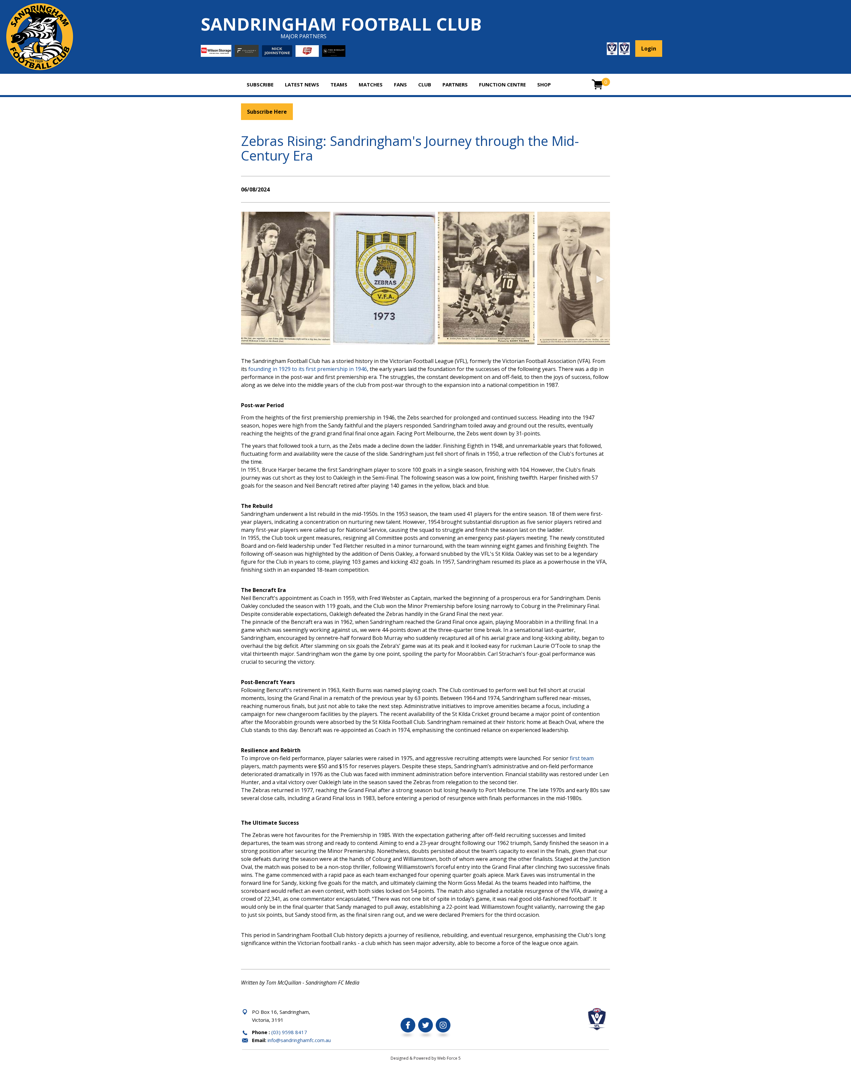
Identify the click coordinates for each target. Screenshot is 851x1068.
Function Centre (502, 84)
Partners (455, 84)
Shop (544, 84)
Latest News (302, 84)
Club (424, 84)
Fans (400, 84)
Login (648, 48)
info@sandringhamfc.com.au (299, 1040)
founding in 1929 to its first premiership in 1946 (307, 369)
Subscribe (260, 84)
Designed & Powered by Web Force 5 (426, 1058)
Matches (371, 84)
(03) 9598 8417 (289, 1032)
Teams (338, 84)
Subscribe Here (267, 111)
